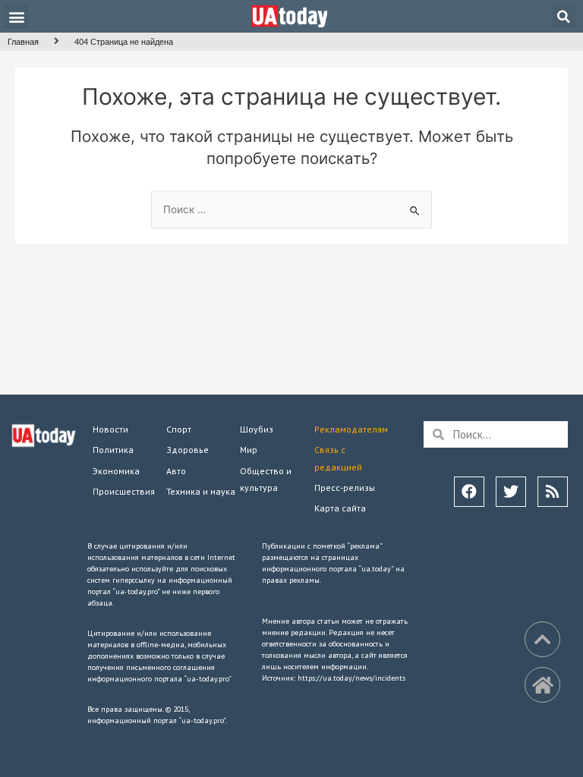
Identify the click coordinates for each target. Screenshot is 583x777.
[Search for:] (291, 209)
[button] (16, 16)
